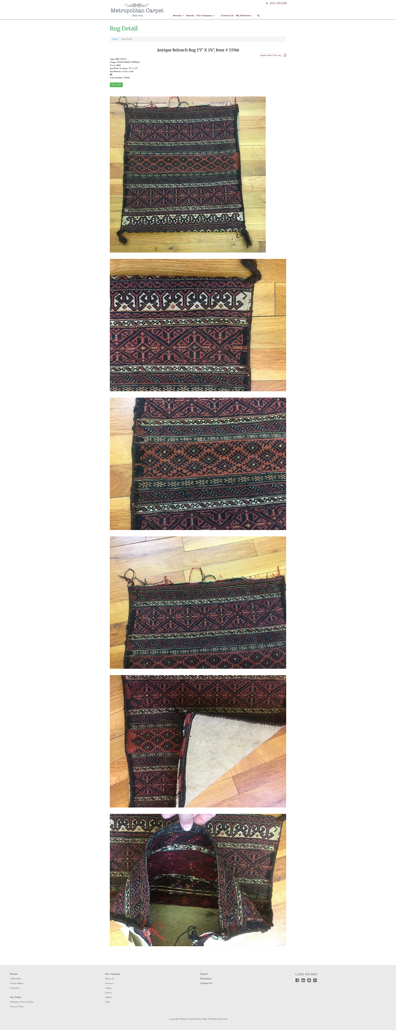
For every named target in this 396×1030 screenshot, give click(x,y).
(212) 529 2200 (307, 974)
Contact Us (227, 15)
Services (109, 983)
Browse (177, 15)
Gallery (108, 997)
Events (108, 993)
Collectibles (15, 979)
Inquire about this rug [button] (270, 55)
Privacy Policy (17, 1007)
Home (115, 39)
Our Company (205, 15)
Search (190, 15)
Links (107, 1002)
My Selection (243, 15)
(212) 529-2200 (278, 3)
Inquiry (108, 988)
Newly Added (16, 983)
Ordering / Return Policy (21, 1002)
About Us (109, 979)
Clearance (15, 988)
